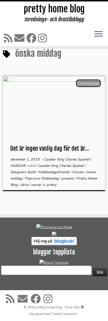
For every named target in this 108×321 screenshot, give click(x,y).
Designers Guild (23, 171)
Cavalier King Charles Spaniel (66, 159)
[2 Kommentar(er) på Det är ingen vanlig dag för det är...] (91, 91)
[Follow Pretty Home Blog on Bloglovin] (54, 240)
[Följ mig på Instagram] (43, 38)
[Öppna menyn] (98, 34)
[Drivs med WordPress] (82, 306)
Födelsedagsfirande (54, 171)
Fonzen (78, 171)
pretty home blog (54, 9)
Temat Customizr (64, 313)
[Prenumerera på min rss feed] (9, 38)
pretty (51, 184)
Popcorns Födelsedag (42, 178)
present (68, 178)
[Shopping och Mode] (54, 226)
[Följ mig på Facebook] (32, 38)
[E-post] (20, 38)
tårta (24, 184)
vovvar (36, 184)
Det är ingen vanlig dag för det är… (49, 148)
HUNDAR (18, 165)
